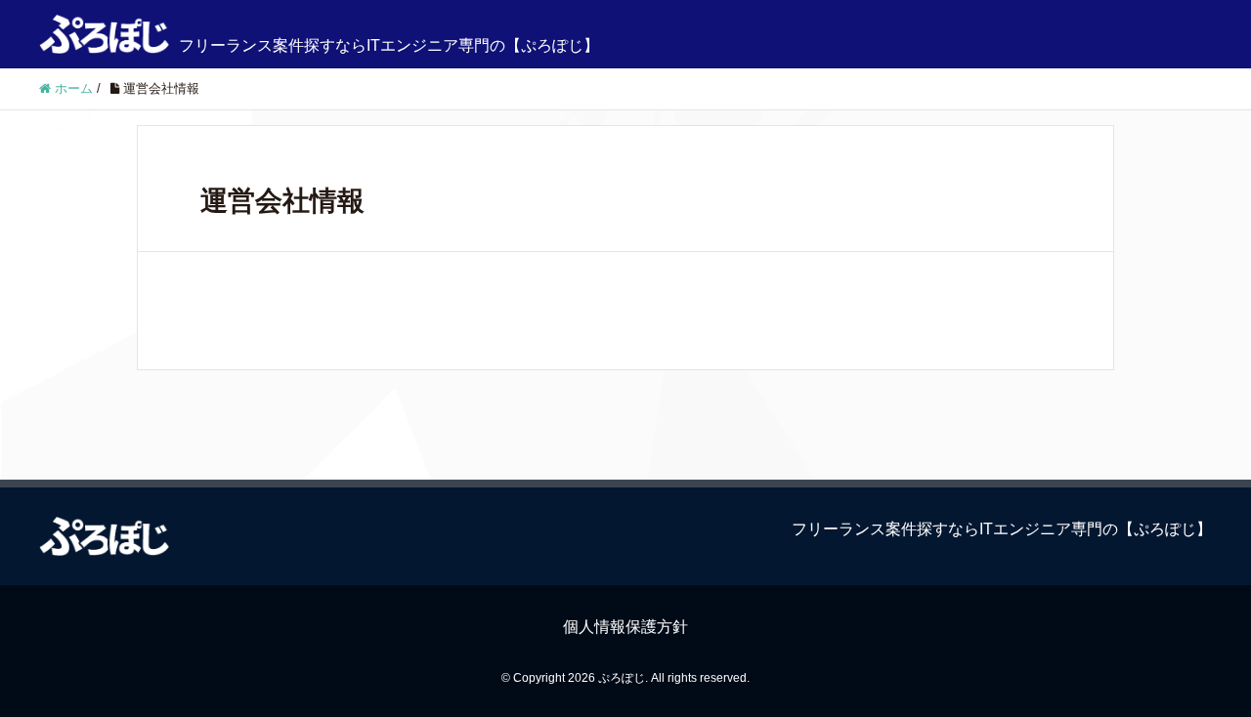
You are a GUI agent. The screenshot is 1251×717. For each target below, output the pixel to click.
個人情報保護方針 (625, 626)
